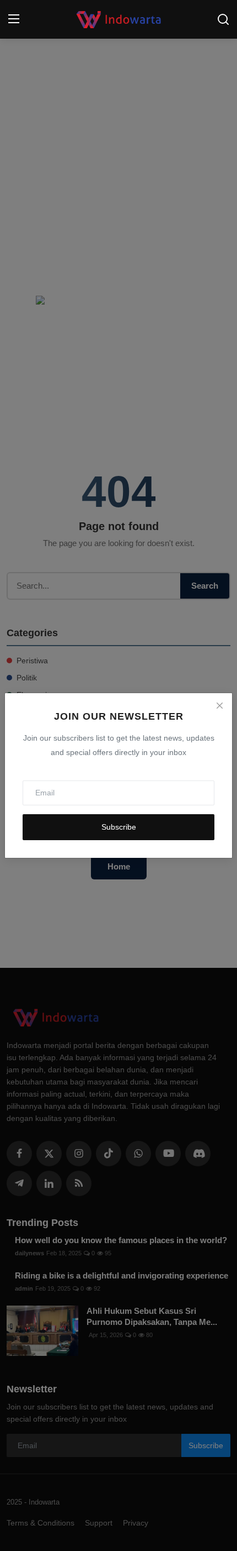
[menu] (14, 19)
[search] (223, 19)
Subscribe (118, 826)
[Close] (219, 705)
